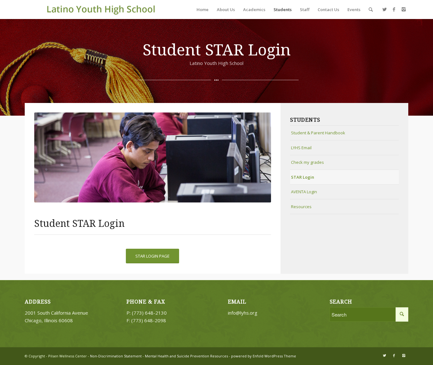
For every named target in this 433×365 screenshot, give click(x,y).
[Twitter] (384, 9)
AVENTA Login (304, 192)
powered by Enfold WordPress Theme (263, 356)
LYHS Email (301, 147)
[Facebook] (394, 9)
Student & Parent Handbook (318, 133)
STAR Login (302, 177)
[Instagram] (403, 9)
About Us (226, 9)
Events (353, 9)
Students (283, 9)
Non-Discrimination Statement (115, 356)
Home (203, 9)
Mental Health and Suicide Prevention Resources (186, 356)
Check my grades (307, 162)
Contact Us (328, 9)
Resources (301, 206)
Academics (254, 9)
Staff (304, 9)
